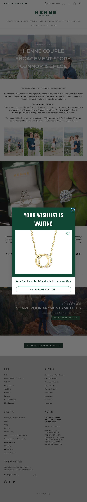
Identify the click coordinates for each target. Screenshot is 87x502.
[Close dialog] (72, 210)
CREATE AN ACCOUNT (43, 289)
